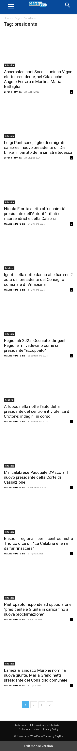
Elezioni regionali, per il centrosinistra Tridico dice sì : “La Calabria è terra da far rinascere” (38, 543)
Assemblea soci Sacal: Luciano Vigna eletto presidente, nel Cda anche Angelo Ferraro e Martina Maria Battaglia (38, 79)
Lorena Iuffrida (13, 91)
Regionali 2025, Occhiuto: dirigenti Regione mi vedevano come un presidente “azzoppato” (35, 345)
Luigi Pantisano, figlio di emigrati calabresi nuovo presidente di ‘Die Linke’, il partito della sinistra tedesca (38, 147)
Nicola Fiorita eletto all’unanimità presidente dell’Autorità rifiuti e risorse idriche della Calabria (34, 213)
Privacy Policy (50, 729)
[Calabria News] (38, 4)
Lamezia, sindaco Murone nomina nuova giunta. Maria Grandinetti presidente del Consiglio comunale (35, 675)
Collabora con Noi (29, 729)
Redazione (20, 725)
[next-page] (50, 704)
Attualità (9, 65)
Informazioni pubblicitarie (44, 725)
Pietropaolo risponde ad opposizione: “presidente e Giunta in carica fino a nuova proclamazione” (38, 609)
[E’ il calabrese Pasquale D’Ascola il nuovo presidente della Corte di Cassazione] (38, 450)
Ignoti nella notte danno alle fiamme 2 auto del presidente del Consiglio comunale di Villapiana (38, 279)
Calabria (9, 268)
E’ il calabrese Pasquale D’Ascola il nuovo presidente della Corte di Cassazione (36, 477)
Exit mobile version (38, 746)
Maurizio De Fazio (14, 223)
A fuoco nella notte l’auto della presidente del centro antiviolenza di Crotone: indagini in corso (37, 411)
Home (7, 18)
